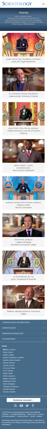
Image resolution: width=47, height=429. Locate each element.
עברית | (8, 371)
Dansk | (8, 352)
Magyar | (9, 378)
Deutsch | (9, 363)
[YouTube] (21, 405)
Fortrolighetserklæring (18, 414)
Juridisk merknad (22, 416)
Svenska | (9, 392)
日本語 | (9, 376)
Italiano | (8, 373)
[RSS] (15, 405)
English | (8, 355)
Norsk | (9, 384)
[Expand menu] (23, 322)
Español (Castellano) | (13, 357)
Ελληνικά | (9, 368)
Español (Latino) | (11, 360)
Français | (8, 365)
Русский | (9, 389)
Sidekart (39, 416)
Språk (4, 346)
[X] (27, 405)
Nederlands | (9, 381)
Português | (10, 386)
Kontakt (32, 416)
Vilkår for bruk (31, 414)
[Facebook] (33, 405)
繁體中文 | (9, 349)
